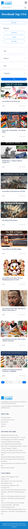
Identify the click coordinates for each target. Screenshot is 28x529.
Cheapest (14, 37)
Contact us (3, 424)
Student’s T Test (5, 479)
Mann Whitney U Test (6, 483)
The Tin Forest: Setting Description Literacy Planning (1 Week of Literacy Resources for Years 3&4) (13, 452)
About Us (3, 426)
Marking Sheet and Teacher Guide (9, 435)
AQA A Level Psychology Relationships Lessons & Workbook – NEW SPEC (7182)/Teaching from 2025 (13, 492)
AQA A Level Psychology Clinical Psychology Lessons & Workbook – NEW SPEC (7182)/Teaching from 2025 (12, 505)
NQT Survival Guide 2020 (7, 467)
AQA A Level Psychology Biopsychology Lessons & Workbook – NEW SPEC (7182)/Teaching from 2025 (13, 511)
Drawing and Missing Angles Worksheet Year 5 (12, 457)
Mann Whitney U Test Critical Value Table (11, 481)
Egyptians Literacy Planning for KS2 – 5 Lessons (13, 437)
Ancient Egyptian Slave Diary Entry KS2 (11, 444)
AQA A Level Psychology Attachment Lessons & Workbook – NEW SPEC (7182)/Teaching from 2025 (13, 498)
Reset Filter (14, 22)
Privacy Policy (4, 422)
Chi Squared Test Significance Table (10, 485)
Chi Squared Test (5, 487)
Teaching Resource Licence (8, 419)
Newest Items (14, 32)
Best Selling (14, 41)
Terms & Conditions (6, 417)
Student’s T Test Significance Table (10, 476)
